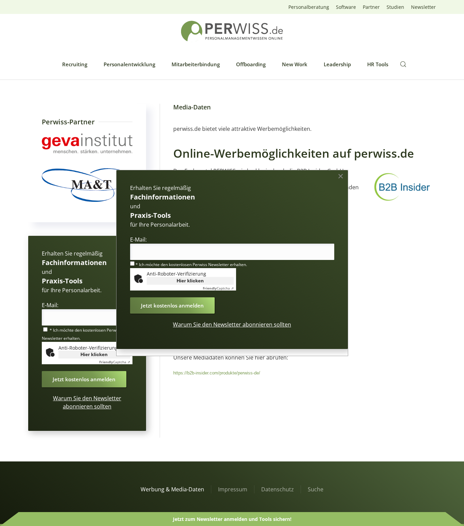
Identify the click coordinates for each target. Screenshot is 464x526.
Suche (315, 489)
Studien (395, 7)
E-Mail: (50, 305)
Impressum (232, 489)
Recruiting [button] (74, 64)
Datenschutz (277, 489)
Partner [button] (371, 7)
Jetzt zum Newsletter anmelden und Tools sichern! (232, 519)
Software (346, 7)
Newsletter (423, 7)
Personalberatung (308, 7)
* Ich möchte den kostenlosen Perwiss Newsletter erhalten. (191, 264)
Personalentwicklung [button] (129, 64)
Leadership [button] (337, 64)
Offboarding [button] (251, 64)
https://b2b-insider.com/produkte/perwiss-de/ (216, 372)
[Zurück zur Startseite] (232, 31)
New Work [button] (294, 64)
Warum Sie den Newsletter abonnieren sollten (232, 324)
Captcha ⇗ (114, 362)
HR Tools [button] (377, 64)
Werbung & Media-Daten (172, 489)
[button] (403, 64)
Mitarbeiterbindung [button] (196, 64)
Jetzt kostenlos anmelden (84, 379)
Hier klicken (94, 354)
